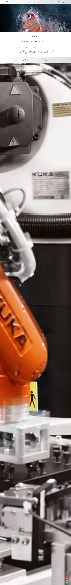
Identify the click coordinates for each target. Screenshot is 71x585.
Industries (17, 1)
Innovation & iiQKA (31, 1)
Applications (22, 1)
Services (26, 1)
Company (37, 1)
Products (13, 1)
